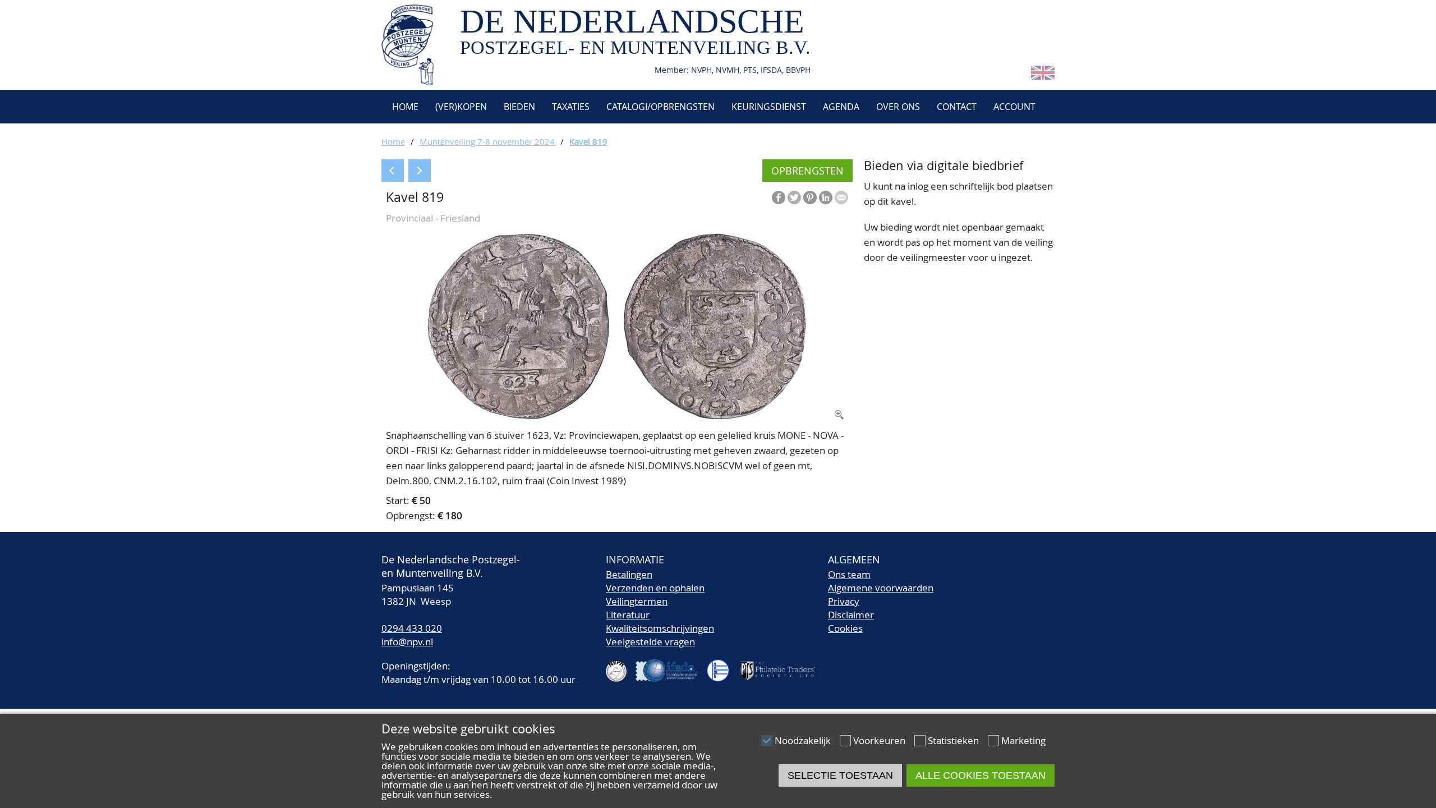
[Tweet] (794, 197)
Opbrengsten (807, 170)
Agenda (841, 106)
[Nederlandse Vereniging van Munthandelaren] (722, 665)
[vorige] (392, 170)
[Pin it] (810, 197)
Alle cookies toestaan (980, 775)
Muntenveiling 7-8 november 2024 (487, 141)
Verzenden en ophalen (655, 587)
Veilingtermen (637, 601)
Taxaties (571, 106)
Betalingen (629, 574)
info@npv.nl (407, 641)
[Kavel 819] (617, 417)
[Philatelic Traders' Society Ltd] (782, 665)
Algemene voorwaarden (880, 587)
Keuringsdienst (768, 106)
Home (404, 106)
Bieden (519, 106)
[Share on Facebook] (778, 197)
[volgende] (419, 170)
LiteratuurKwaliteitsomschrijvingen (660, 621)
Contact (957, 106)
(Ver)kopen (461, 106)
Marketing (1023, 740)
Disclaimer (851, 614)
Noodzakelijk (803, 740)
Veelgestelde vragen (650, 641)
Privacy (843, 601)
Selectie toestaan (840, 775)
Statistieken (953, 740)
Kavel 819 (588, 141)
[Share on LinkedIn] (825, 197)
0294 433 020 (411, 628)
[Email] (841, 197)
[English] (1043, 76)
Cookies (845, 628)
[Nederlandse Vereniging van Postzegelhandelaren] (621, 665)
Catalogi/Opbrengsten (660, 106)
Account (1014, 106)
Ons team (849, 574)
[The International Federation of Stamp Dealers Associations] (671, 665)
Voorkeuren (879, 740)
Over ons (898, 106)
